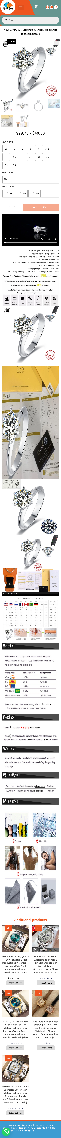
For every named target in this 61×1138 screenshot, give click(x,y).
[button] (21, 7)
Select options (15, 982)
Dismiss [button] (7, 1134)
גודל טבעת (7, 142)
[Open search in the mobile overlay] (30, 20)
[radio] (6, 148)
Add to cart (41, 207)
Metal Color (8, 186)
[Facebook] (47, 7)
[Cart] (35, 6)
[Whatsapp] (56, 7)
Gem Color (8, 172)
